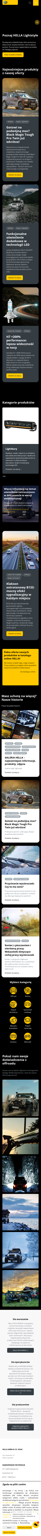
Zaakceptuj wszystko (24, 1527)
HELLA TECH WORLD (20, 1350)
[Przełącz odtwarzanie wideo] (37, 22)
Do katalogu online (27, 672)
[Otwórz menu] (36, 3)
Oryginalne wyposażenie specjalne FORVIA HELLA (20, 1427)
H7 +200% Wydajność (10, 1469)
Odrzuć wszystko (9, 1532)
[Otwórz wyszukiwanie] (30, 3)
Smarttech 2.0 (7, 1473)
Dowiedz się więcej (14, 175)
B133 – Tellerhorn (9, 1477)
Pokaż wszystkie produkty (13, 55)
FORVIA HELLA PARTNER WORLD (20, 1391)
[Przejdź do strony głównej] (5, 2)
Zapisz (9, 1527)
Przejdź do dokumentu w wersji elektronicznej (16, 510)
